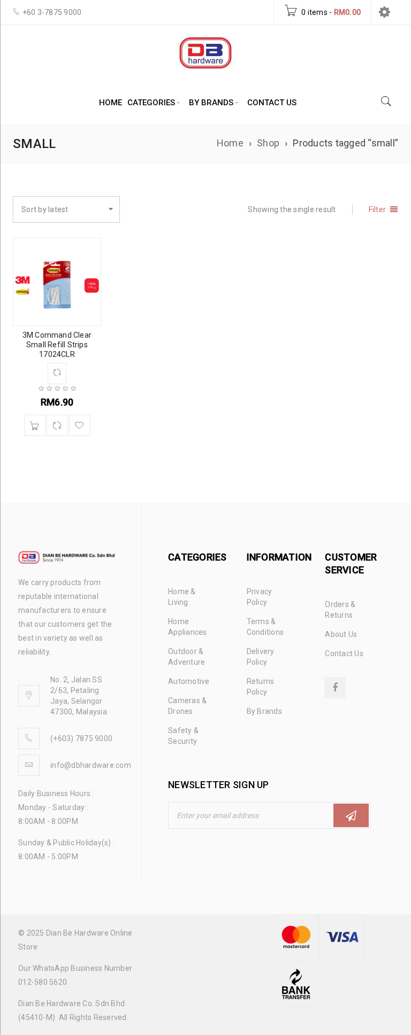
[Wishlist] (79, 425)
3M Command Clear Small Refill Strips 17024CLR (57, 345)
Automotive (189, 681)
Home (230, 143)
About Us (341, 634)
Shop (268, 143)
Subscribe (351, 815)
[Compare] (57, 425)
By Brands (264, 711)
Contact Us (344, 653)
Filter (377, 209)
